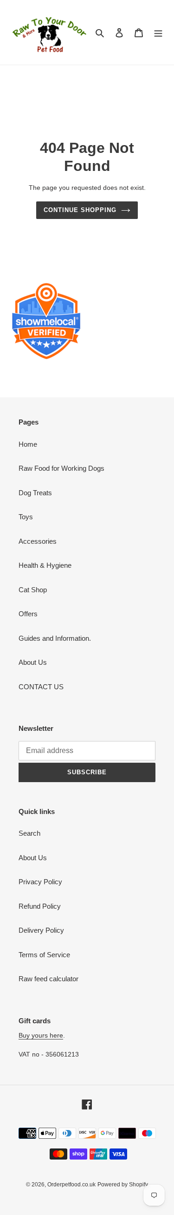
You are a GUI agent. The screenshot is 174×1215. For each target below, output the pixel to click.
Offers (28, 614)
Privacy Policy (40, 882)
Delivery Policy (41, 930)
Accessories (38, 541)
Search (29, 833)
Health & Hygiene (45, 565)
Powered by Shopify (122, 1184)
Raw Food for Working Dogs (61, 468)
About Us (33, 662)
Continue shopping (80, 210)
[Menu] (158, 33)
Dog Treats (35, 493)
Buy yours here (41, 1035)
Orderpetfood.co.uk (71, 1184)
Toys (26, 517)
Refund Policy (40, 906)
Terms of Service (44, 955)
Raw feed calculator (48, 979)
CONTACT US (41, 687)
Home (28, 444)
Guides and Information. (55, 638)
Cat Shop (33, 590)
